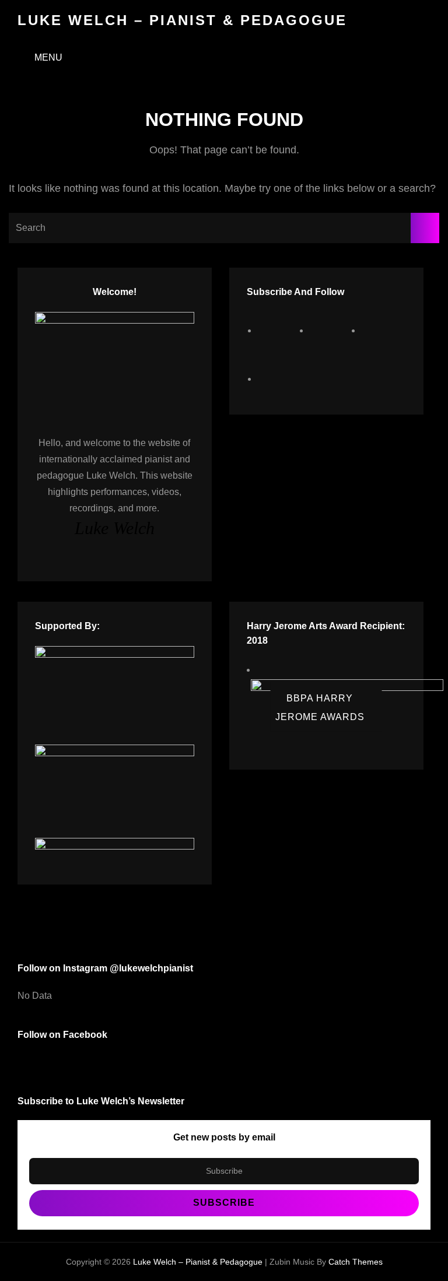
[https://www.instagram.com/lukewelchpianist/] (331, 330)
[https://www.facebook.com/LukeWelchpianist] (279, 330)
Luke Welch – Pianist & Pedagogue (182, 20)
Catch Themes (355, 1261)
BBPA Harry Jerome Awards (320, 707)
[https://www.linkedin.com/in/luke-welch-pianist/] (279, 378)
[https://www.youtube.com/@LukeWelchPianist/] (383, 330)
